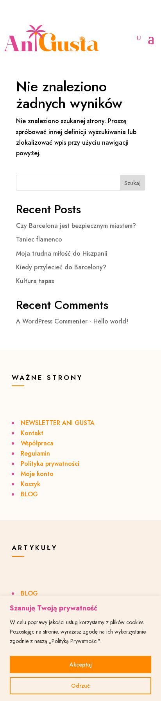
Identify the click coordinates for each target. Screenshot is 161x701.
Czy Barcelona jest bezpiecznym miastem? (76, 225)
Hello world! (110, 321)
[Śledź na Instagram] (11, 15)
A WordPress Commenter (52, 321)
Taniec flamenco (39, 239)
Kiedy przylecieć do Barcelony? (61, 267)
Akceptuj (81, 664)
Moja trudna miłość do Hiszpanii (61, 253)
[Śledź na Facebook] (27, 15)
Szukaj (132, 183)
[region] (80, 648)
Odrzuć (80, 686)
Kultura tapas (35, 280)
